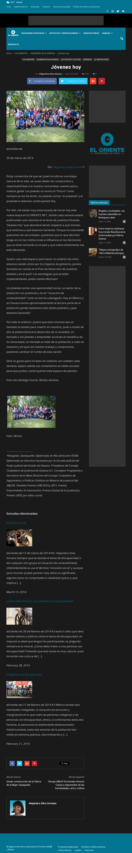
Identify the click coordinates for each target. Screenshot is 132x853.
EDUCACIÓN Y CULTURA (70, 59)
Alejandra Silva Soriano (50, 74)
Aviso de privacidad (61, 6)
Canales (106, 33)
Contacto (46, 6)
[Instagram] (112, 11)
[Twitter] (117, 11)
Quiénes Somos (21, 6)
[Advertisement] (66, 20)
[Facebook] (107, 11)
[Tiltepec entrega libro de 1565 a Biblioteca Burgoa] (93, 252)
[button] (122, 39)
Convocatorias (91, 33)
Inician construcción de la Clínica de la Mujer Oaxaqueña (23, 783)
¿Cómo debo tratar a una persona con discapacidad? (40, 601)
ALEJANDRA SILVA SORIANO (48, 59)
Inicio (8, 6)
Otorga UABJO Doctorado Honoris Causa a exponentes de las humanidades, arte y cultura (66, 785)
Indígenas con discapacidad (24, 674)
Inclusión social (16, 523)
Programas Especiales (32, 33)
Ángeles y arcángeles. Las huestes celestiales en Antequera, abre (112, 214)
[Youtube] (123, 11)
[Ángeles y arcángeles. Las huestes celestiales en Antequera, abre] (93, 213)
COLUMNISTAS (28, 59)
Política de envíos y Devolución (86, 6)
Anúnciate (35, 6)
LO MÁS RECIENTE (101, 59)
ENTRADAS (87, 59)
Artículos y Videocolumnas (63, 33)
